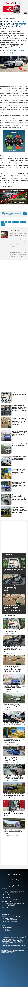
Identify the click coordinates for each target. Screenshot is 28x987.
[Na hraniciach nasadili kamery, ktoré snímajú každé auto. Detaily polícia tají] (6, 478)
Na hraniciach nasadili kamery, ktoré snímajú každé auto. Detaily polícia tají (19, 472)
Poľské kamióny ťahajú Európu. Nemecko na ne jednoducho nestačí (14, 831)
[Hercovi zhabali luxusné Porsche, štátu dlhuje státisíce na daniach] (6, 453)
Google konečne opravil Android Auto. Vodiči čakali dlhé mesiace (19, 458)
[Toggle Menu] (25, 13)
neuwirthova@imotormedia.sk (11, 919)
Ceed (2, 221)
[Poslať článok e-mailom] (16, 53)
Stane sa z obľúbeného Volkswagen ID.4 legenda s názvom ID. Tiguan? (19, 484)
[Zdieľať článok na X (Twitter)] (10, 53)
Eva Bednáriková (14, 612)
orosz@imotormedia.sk (14, 892)
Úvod (1, 17)
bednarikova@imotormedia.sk (18, 891)
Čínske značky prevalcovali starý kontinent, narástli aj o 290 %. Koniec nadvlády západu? (19, 498)
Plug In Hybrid (15, 221)
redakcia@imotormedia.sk (18, 899)
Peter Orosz (20, 50)
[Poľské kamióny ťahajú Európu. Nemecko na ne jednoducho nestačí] (14, 829)
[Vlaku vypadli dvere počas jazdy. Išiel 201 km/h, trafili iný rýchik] (14, 810)
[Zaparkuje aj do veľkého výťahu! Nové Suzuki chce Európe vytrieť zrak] (6, 440)
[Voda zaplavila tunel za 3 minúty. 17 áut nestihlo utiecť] (6, 402)
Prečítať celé (16, 47)
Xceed (2, 224)
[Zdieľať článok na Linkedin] (12, 53)
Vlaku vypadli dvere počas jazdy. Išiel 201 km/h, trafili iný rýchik (13, 813)
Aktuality (5, 17)
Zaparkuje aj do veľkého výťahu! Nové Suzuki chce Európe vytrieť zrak (19, 433)
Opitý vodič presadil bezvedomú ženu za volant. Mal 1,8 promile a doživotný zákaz (19, 510)
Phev (9, 221)
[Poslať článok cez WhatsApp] (14, 53)
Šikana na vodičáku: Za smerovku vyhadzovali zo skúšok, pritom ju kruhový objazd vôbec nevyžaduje (19, 421)
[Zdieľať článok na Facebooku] (8, 53)
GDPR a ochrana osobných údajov (9, 921)
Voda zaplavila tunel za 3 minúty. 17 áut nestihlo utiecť (19, 394)
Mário (12, 709)
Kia (6, 221)
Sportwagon (23, 221)
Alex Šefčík (13, 572)
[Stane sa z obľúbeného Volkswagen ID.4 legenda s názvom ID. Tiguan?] (6, 491)
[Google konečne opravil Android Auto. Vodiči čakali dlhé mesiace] (6, 465)
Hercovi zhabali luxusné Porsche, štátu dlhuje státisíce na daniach (19, 445)
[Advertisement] (14, 327)
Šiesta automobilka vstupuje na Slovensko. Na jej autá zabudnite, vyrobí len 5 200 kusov (19, 408)
